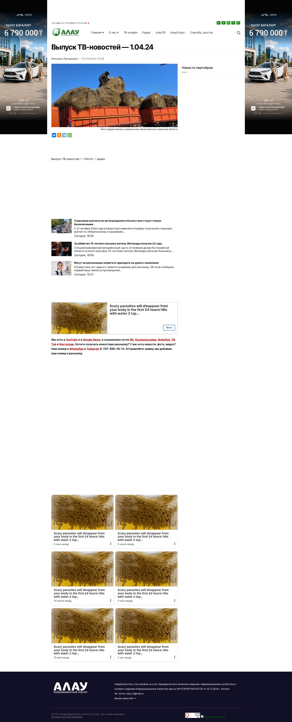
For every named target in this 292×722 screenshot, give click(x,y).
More (169, 327)
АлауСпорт (177, 32)
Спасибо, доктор (201, 32)
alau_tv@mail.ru (135, 693)
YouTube (72, 339)
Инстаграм (66, 344)
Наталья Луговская (64, 58)
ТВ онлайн (130, 32)
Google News (92, 339)
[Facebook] (233, 22)
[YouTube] (238, 22)
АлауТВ (160, 32)
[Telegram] (64, 135)
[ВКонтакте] (219, 22)
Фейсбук (164, 339)
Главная (96, 32)
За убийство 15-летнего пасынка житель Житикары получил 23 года (118, 243)
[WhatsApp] (70, 135)
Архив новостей (123, 698)
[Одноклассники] (223, 22)
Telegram (93, 348)
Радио (146, 32)
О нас (112, 32)
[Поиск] (239, 32)
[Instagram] (228, 22)
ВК (132, 339)
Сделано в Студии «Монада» (67, 716)
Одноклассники (145, 339)
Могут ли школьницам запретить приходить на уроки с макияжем (116, 262)
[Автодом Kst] (23, 361)
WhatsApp (76, 348)
